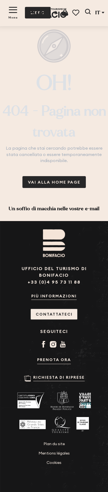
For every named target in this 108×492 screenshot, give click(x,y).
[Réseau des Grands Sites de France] (32, 424)
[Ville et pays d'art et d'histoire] (85, 400)
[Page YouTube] (64, 344)
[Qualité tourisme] (61, 425)
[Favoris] (76, 13)
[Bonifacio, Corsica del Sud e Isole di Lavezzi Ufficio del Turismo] (45, 13)
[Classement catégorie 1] (82, 424)
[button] (87, 12)
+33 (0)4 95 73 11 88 (54, 282)
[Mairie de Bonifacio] (62, 400)
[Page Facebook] (44, 344)
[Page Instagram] (54, 344)
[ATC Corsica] (31, 400)
